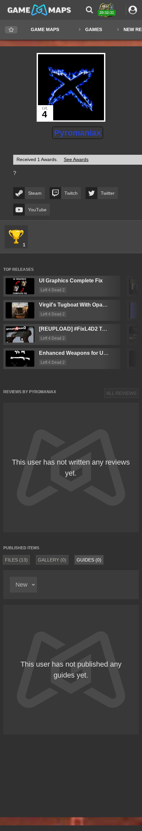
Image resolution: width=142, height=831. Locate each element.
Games (93, 29)
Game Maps (45, 29)
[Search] (89, 10)
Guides (89, 559)
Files (16, 559)
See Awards (76, 159)
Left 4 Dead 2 (53, 290)
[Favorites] (11, 30)
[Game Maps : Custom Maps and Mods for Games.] (39, 9)
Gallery (52, 559)
